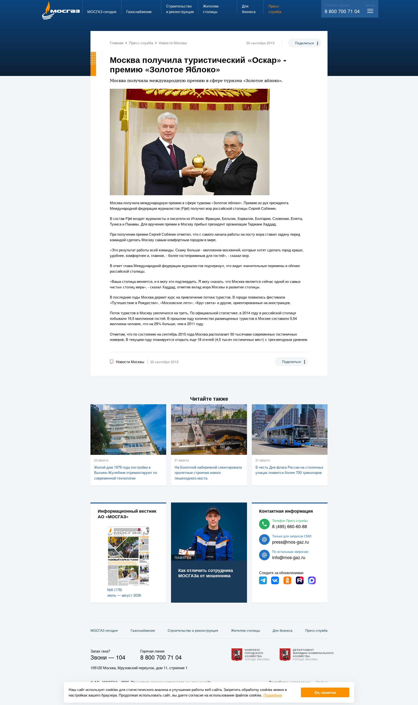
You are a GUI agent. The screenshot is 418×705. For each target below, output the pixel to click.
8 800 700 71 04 (342, 11)
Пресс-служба (316, 630)
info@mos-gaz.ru (288, 557)
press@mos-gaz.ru (290, 542)
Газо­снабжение (143, 630)
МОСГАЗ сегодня (104, 630)
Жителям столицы (245, 630)
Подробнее (272, 695)
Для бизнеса (282, 630)
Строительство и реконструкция (193, 630)
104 (120, 657)
